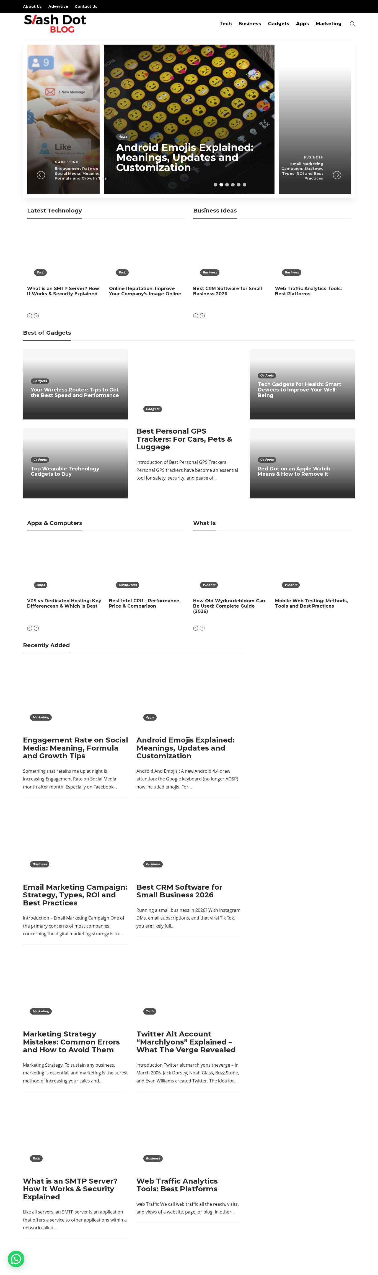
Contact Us (86, 6)
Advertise (58, 6)
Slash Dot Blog (344, 1265)
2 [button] (221, 184)
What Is (209, 585)
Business (250, 23)
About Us (32, 6)
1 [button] (215, 184)
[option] (189, 119)
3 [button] (227, 184)
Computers (127, 585)
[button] (16, 1259)
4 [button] (233, 184)
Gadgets (278, 23)
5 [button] (238, 184)
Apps (302, 23)
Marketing (328, 23)
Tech (225, 23)
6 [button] (244, 184)
